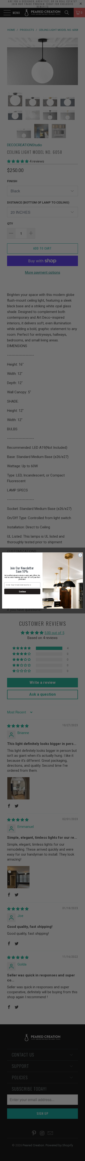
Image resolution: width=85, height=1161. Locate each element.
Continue (22, 591)
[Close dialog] (80, 555)
